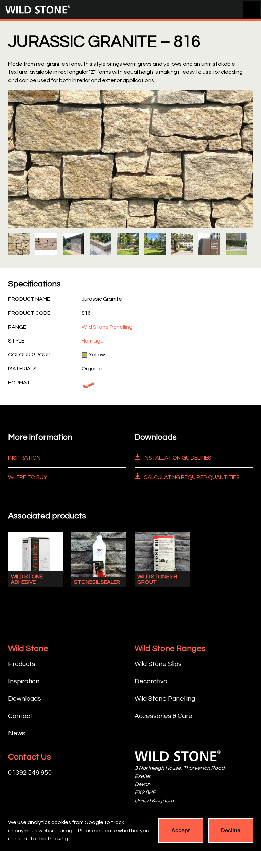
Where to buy (27, 477)
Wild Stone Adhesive (27, 579)
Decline (230, 830)
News (16, 733)
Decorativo (151, 681)
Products (21, 664)
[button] (251, 9)
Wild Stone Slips (158, 664)
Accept (180, 830)
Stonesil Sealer (97, 582)
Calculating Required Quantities (191, 477)
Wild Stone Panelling (107, 327)
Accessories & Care (163, 716)
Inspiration (24, 458)
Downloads (24, 698)
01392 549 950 (30, 772)
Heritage (93, 341)
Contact (20, 716)
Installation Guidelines (177, 458)
